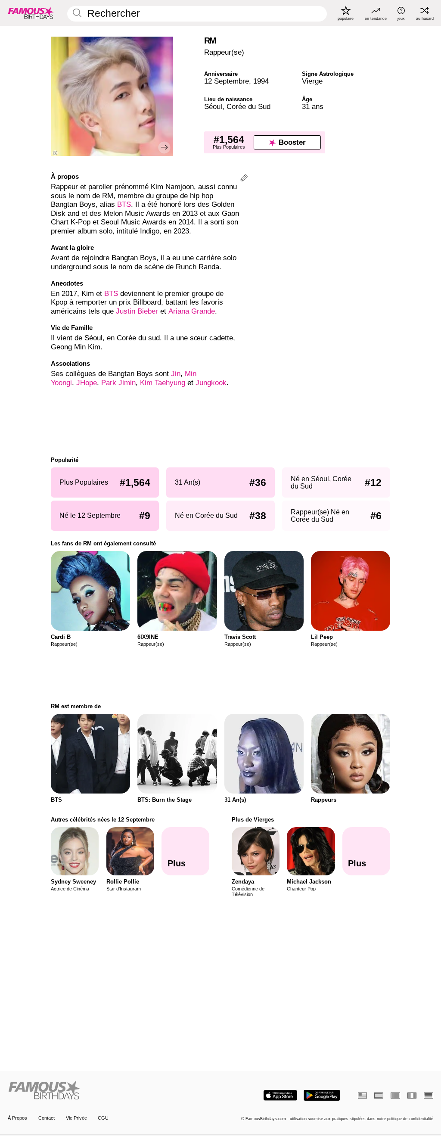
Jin (175, 374)
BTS (124, 204)
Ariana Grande (191, 311)
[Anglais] (362, 1095)
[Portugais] (395, 1095)
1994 (261, 81)
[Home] (112, 1090)
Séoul (213, 107)
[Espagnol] (378, 1095)
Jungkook (211, 383)
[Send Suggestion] (243, 179)
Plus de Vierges (253, 819)
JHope (86, 383)
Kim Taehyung (162, 383)
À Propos (17, 1117)
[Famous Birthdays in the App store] (280, 1095)
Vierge (312, 81)
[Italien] (411, 1095)
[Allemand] (428, 1095)
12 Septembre (226, 81)
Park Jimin (118, 383)
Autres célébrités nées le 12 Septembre (103, 819)
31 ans (312, 107)
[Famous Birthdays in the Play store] (322, 1095)
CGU (103, 1117)
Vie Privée (76, 1117)
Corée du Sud (248, 107)
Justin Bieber (137, 311)
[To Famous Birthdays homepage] (31, 13)
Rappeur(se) (224, 52)
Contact (46, 1117)
